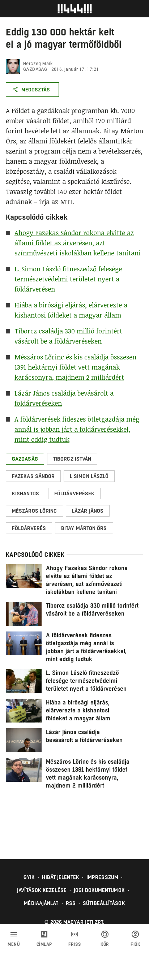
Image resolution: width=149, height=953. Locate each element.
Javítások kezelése (42, 890)
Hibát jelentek (60, 877)
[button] (25, 459)
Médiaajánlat (41, 903)
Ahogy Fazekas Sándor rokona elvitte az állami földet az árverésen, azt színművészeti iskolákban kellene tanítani (77, 242)
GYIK (29, 877)
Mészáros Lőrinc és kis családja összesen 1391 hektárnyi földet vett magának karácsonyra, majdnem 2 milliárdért (75, 367)
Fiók (135, 944)
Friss (74, 944)
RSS (71, 903)
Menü (14, 944)
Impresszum (102, 877)
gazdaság (35, 69)
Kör (105, 944)
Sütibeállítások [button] (104, 903)
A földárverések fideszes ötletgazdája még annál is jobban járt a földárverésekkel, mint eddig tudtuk (76, 429)
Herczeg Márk (38, 63)
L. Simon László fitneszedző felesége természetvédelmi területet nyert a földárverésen (68, 278)
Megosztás (35, 89)
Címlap (44, 944)
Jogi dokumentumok (99, 890)
